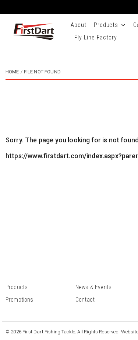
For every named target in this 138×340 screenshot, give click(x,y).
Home (12, 71)
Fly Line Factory (95, 37)
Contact (85, 299)
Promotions (19, 299)
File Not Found (42, 71)
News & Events (93, 287)
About (78, 24)
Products (106, 24)
